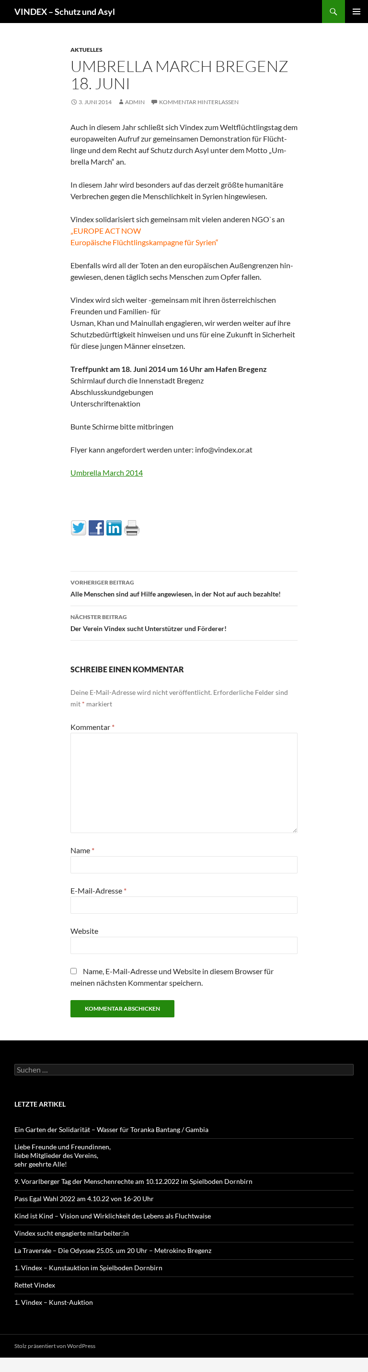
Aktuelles (86, 49)
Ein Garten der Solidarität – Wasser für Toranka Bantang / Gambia (111, 1129)
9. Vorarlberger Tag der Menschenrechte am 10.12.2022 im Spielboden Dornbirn (133, 1181)
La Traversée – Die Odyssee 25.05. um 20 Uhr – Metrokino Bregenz (112, 1250)
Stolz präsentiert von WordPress (54, 1345)
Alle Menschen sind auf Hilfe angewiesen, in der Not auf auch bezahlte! (175, 588)
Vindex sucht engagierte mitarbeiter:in (71, 1233)
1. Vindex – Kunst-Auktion (53, 1302)
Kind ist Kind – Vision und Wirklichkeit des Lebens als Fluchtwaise (112, 1216)
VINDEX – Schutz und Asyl (64, 11)
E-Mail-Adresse (98, 890)
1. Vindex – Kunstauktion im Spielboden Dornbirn (88, 1268)
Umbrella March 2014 (106, 472)
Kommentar (92, 726)
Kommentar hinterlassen (199, 102)
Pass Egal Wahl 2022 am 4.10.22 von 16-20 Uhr (84, 1198)
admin (135, 102)
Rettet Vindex (34, 1285)
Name (82, 850)
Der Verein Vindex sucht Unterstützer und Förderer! (148, 622)
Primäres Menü (356, 11)
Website (84, 930)
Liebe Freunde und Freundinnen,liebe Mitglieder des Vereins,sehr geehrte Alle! (62, 1155)
